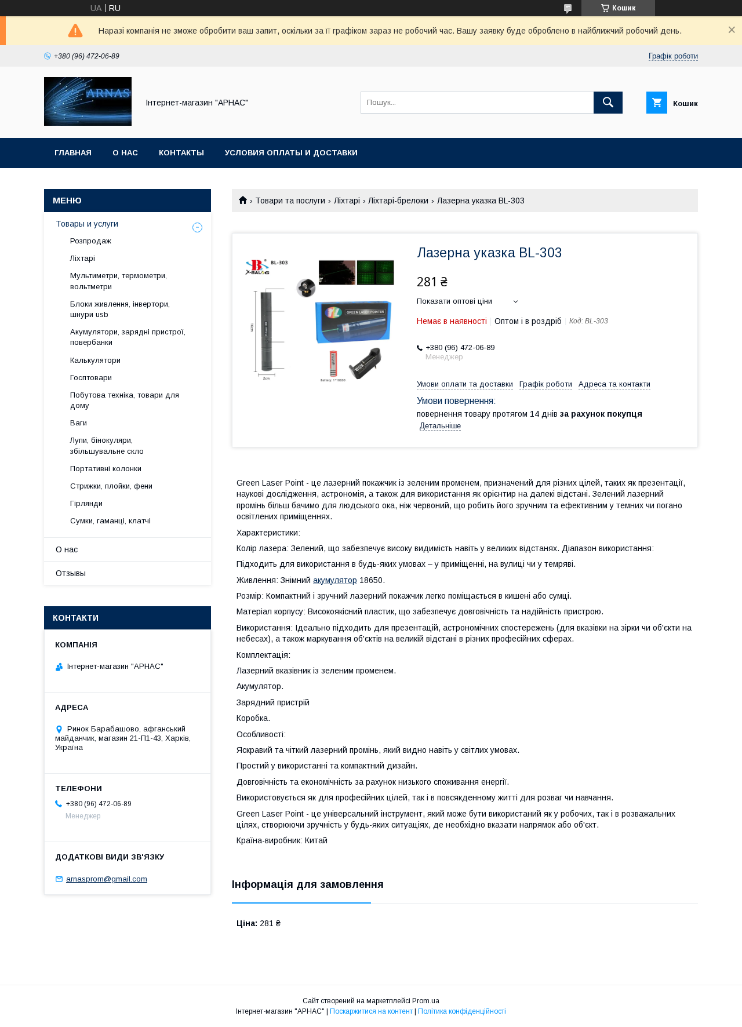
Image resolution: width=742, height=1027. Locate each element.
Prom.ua (425, 1001)
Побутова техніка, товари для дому (124, 400)
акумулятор (335, 580)
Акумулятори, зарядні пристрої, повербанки (128, 337)
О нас (125, 152)
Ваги (78, 422)
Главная (73, 152)
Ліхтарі (347, 200)
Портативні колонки (105, 468)
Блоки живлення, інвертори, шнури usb (120, 309)
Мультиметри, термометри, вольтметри (118, 280)
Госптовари (91, 377)
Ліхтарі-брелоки (398, 200)
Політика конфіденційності (462, 1011)
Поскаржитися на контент (371, 1011)
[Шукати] (608, 103)
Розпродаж (90, 240)
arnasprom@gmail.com (106, 879)
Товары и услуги (87, 223)
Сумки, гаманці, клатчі (110, 520)
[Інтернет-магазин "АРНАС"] (88, 123)
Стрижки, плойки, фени (111, 486)
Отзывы (71, 573)
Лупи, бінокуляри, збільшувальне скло (107, 445)
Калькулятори (95, 360)
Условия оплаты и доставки (291, 152)
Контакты (181, 152)
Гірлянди (86, 503)
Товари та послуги (290, 200)
